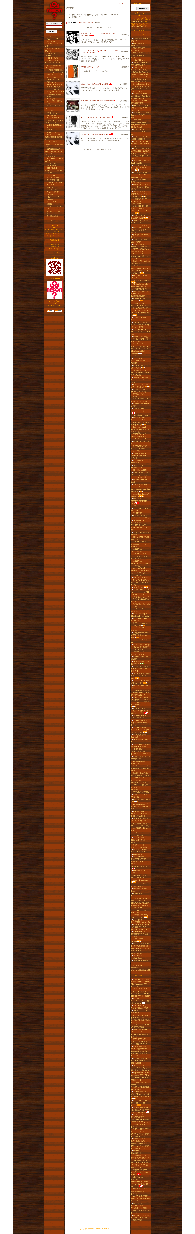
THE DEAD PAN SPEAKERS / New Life (139, 245)
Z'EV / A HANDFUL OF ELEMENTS (140, 538)
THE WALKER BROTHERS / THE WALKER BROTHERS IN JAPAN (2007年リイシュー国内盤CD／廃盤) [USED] (140, 1121)
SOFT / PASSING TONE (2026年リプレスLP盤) (140, 390)
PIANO (49, 130)
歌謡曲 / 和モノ (52, 113)
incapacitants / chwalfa (140, 515)
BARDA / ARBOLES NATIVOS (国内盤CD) (139, 68)
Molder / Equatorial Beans (141, 356)
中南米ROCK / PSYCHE (55, 84)
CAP (48, 209)
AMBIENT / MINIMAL (54, 125)
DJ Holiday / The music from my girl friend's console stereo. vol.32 (140, 379)
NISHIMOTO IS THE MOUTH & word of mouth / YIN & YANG (140, 372)
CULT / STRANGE (53, 180)
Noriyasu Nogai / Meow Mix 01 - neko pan (139, 176)
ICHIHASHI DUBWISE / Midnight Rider (140, 757)
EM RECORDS (52, 175)
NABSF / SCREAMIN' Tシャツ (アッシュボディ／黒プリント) (140, 187)
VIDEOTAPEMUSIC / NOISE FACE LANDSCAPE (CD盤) (139, 293)
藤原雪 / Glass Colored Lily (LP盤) (139, 796)
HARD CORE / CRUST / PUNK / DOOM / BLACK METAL (54, 137)
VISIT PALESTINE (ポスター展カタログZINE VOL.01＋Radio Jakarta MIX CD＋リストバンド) (140, 822)
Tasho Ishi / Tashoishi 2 (140, 578)
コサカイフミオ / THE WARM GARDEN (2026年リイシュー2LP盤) (140, 324)
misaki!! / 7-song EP (139, 411)
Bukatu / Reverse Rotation (141, 880)
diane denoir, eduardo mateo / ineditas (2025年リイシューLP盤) (140, 429)
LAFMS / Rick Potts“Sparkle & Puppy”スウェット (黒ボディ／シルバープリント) (140, 269)
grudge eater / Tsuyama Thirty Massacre (139, 277)
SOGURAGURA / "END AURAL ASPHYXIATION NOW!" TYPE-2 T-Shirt (140, 151)
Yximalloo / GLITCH (140, 870)
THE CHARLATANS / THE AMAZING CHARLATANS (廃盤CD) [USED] (140, 1033)
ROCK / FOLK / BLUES (55, 72)
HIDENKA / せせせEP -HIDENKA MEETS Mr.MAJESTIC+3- (140, 787)
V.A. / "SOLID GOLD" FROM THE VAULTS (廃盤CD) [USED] (140, 1198)
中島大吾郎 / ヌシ (139, 60)
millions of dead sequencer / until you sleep (140, 423)
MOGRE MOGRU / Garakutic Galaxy (138, 957)
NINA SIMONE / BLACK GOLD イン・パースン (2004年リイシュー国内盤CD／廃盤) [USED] (140, 1154)
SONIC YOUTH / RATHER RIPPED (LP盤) (95, 117)
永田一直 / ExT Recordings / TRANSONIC (54, 169)
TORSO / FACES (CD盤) (141, 645)
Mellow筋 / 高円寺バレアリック (53, 50)
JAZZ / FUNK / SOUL (54, 101)
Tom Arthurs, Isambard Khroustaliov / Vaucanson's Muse (140, 768)
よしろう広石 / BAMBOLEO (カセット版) (140, 921)
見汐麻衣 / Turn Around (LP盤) (140, 405)
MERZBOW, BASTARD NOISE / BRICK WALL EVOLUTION (140, 544)
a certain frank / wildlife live (139, 641)
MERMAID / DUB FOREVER (138, 299)
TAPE (49, 218)
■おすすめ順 (83, 22)
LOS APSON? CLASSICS (50, 54)
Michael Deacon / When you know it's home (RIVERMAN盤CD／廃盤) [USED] (140, 1018)
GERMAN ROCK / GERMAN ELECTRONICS (54, 143)
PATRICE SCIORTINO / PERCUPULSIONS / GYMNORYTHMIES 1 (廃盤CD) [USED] (140, 1085)
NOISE (49, 147)
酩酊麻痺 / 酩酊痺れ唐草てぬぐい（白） (139, 712)
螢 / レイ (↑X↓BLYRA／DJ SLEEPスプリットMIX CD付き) (140, 582)
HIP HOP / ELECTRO (54, 118)
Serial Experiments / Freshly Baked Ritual (138, 418)
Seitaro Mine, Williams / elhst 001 (139, 629)
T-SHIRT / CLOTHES (54, 206)
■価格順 (91, 22)
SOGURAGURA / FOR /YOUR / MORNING (140, 138)
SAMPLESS (51, 199)
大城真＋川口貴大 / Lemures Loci (138, 736)
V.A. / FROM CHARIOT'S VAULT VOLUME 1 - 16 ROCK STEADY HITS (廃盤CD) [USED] (140, 1208)
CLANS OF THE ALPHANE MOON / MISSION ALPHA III (138, 780)
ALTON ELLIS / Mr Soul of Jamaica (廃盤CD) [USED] (140, 1191)
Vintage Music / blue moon (55, 92)
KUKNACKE (51, 163)
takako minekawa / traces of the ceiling (140, 686)
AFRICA (50, 96)
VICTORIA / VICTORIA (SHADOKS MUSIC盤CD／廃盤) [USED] (140, 1217)
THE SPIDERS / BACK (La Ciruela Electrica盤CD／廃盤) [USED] (140, 1060)
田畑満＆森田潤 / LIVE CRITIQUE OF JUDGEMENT (140, 201)
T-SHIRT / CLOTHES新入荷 (53, 45)
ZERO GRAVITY (52, 173)
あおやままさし (52, 132)
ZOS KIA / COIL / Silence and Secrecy (140, 533)
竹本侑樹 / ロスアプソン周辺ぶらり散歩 (139, 916)
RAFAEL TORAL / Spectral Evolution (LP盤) (139, 435)
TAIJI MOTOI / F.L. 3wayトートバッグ (140, 262)
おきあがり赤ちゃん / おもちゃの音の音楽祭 (139, 846)
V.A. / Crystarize (138, 833)
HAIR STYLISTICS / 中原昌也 (54, 160)
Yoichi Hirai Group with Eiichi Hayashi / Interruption (140, 615)
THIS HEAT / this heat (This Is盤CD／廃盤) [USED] (139, 1102)
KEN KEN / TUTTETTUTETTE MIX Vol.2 (139, 501)
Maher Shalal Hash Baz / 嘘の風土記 (140, 495)
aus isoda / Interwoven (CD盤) (139, 481)
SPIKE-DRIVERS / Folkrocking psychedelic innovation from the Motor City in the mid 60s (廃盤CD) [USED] (139, 1051)
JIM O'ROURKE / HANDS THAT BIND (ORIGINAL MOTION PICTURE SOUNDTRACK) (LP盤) (139, 861)
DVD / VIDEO (52, 202)
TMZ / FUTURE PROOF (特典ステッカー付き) (140, 400)
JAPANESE (51, 111)
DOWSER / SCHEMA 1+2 (139, 319)
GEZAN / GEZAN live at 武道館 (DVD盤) (140, 250)
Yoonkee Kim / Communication (136, 894)
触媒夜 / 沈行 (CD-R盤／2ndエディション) (139, 386)
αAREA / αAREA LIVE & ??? (140, 800)
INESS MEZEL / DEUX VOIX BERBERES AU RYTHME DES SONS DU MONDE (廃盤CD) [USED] (140, 992)
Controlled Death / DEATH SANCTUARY (139, 304)
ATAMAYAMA (52, 190)
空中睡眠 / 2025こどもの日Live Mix (139, 340)
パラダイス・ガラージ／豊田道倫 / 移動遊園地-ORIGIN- (140, 599)
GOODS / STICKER (53, 211)
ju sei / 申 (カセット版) (140, 172)
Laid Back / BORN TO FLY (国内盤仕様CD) (139, 64)
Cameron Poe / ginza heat (141, 280)
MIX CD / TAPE (52, 58)
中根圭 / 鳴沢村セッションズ (139, 157)
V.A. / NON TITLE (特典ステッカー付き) (140, 682)
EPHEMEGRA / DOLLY (141, 792)
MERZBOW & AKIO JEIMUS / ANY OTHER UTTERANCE (139, 556)
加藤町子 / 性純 (138, 408)
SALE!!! (49, 221)
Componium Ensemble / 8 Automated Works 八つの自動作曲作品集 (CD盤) (140, 692)
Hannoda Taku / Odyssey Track (140, 961)
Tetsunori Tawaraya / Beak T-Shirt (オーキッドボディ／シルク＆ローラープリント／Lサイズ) (140, 87)
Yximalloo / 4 (137, 854)
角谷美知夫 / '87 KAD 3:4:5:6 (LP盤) (139, 624)
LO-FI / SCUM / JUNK (54, 182)
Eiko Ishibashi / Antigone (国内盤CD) (140, 663)
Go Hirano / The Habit (140, 484)
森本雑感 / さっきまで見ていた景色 (139, 366)
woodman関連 (51, 166)
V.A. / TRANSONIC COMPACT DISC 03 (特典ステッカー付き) (140, 730)
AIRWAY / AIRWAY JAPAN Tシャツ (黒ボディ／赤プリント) (140, 194)
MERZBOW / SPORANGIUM (136, 550)
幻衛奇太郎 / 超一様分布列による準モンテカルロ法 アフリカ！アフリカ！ (140, 209)
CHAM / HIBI (137, 513)
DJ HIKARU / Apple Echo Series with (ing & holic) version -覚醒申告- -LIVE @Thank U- (140, 123)
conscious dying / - (139, 835)
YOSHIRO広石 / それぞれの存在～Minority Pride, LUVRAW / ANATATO (140, 927)
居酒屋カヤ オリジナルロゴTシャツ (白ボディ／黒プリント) (140, 230)
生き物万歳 (51, 99)
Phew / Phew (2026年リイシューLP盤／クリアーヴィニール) (140, 108)
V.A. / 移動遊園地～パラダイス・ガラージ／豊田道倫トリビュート (140, 592)
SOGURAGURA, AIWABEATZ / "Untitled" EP (139, 132)
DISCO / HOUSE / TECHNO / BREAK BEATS (54, 62)
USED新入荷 (51, 41)
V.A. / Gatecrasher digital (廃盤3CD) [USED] (140, 1026)
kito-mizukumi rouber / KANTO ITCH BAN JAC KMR (139, 806)
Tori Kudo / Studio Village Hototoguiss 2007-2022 (140, 851)
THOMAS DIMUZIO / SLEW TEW (139, 462)
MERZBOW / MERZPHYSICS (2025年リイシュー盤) (140, 563)
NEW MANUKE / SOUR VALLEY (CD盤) (140, 648)
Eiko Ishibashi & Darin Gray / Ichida (139, 741)
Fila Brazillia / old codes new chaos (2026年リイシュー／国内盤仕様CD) (139, 286)
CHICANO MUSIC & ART (53, 107)
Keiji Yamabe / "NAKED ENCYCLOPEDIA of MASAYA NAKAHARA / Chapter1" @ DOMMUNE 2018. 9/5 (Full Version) (140, 903)
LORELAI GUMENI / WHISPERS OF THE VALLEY (139, 360)
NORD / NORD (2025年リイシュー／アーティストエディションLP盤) (140, 475)
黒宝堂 (49, 214)
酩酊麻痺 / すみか (139, 708)
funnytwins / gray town (140, 415)
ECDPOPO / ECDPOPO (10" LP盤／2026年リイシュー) (140, 167)
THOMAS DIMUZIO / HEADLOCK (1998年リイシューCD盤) (140, 448)
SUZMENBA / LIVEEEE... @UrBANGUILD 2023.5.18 (140, 967)
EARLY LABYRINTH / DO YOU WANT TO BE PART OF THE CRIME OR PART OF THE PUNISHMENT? (140, 948)
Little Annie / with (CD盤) (141, 518)
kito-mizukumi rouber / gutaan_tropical (139, 762)
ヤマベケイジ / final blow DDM (138, 911)
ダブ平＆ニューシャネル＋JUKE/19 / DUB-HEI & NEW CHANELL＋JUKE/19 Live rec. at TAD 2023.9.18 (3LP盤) (140, 98)
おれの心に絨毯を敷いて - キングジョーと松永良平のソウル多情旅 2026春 (140, 311)
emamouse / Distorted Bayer (139, 890)
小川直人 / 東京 (138, 587)
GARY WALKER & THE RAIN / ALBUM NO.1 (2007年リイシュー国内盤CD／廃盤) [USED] (140, 1132)
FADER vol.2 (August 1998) (90, 67)
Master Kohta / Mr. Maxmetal (138, 44)
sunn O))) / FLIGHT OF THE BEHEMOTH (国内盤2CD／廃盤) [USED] (140, 1110)
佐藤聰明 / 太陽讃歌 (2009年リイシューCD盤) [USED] (140, 1172)
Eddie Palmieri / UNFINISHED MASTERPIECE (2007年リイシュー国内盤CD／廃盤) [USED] (140, 1181)
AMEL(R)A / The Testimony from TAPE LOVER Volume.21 (138, 875)
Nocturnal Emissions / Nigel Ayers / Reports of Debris (139, 722)
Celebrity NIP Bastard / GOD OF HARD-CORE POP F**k (139, 668)
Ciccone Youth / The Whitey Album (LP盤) (94, 84)
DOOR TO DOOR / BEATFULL (138, 49)
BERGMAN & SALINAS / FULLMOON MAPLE (140, 745)
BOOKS (49, 204)
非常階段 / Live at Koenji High (140, 236)
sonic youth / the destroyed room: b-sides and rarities (97, 101)
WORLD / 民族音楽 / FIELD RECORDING (53, 88)
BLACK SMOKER (53, 178)
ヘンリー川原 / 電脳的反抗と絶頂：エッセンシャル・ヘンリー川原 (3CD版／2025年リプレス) (140, 700)
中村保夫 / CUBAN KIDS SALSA (138, 181)
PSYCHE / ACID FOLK (55, 70)
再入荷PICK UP (52, 39)
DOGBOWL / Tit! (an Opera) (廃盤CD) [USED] (139, 1007)
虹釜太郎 (50, 194)
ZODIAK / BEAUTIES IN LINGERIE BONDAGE (140, 774)
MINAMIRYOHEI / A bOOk (139, 829)
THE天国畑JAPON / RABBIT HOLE (139, 619)
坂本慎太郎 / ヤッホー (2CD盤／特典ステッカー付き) (140, 635)
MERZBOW (51, 156)
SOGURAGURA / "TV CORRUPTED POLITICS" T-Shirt (140, 144)
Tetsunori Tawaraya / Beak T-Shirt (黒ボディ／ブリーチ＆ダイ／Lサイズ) (140, 79)
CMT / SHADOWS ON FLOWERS (139, 509)
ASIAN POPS (51, 115)
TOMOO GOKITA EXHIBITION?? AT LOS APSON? (139, 934)
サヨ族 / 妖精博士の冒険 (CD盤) (139, 40)
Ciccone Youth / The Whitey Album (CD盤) (95, 134)
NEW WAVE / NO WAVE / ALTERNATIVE (54, 66)
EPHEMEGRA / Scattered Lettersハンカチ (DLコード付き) (140, 115)
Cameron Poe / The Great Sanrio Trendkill (140, 162)
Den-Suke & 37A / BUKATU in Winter (138, 885)
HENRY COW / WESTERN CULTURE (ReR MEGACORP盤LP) (139, 751)
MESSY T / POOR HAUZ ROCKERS (138, 217)
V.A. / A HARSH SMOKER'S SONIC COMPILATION (138, 840)
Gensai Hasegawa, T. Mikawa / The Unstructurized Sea (140, 332)
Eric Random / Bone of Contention (139, 610)
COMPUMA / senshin (140, 439)
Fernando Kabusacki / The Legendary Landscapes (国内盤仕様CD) (140, 489)
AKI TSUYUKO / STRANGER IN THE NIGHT (138, 55)
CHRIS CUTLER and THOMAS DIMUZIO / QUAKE (139, 455)
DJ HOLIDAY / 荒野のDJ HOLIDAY (139, 221)
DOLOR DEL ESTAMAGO (50, 186)
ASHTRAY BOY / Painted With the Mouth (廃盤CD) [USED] (140, 1001)
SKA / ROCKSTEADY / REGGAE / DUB (54, 121)
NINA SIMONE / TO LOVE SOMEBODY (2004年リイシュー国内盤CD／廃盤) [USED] (140, 1163)
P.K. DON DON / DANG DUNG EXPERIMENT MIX (140, 675)
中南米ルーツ (51, 82)
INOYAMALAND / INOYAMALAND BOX (139, 653)
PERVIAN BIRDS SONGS (138, 940)
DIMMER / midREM (140, 470)
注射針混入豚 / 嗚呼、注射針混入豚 (139, 241)
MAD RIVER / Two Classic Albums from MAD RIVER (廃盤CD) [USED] (140, 1094)
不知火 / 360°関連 (53, 192)
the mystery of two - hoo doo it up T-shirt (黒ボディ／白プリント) (140, 256)
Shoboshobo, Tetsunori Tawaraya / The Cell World (139, 73)
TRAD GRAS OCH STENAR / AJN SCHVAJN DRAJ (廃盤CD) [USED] (140, 1041)
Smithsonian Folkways (54, 94)
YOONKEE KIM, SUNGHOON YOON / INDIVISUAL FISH (139, 813)
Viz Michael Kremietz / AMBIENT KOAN (139, 717)
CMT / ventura (137, 506)
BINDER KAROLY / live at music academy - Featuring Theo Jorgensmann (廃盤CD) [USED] (140, 982)
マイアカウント (122, 3)
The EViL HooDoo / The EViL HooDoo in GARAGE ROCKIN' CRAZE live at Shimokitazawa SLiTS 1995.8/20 (140, 348)
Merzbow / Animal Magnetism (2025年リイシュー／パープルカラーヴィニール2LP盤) (140, 571)
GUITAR (50, 127)
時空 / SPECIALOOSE (54, 197)
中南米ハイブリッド (54, 80)
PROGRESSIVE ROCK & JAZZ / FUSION (53, 76)
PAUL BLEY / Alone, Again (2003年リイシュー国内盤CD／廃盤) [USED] (140, 1068)
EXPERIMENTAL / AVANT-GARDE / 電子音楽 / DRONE (53, 151)
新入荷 (49, 36)
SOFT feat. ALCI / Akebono (138, 395)
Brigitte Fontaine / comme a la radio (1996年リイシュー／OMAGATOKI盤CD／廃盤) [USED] (140, 1076)
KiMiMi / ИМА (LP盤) (140, 337)
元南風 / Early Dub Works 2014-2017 (140, 605)
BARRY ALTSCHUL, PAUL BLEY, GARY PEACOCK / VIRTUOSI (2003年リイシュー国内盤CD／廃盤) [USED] (140, 1143)
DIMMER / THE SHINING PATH (137, 466)
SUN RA (50, 103)
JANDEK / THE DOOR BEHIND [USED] (140, 1011)
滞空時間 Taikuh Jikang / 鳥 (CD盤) (140, 658)
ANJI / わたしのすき (140, 225)
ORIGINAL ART (52, 216)
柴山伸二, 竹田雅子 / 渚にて (140, 442)
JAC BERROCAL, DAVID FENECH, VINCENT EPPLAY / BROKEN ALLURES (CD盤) (140, 525)
